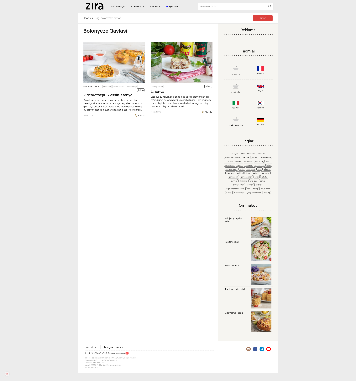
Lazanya (157, 91)
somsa (262, 181)
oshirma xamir (231, 169)
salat (257, 177)
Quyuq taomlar (118, 86)
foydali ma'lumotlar (232, 157)
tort (248, 189)
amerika (236, 74)
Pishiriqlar (107, 86)
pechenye (251, 169)
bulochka (261, 153)
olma (269, 165)
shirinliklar (243, 181)
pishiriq (267, 169)
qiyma (247, 173)
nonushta (248, 165)
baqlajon (234, 153)
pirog (259, 169)
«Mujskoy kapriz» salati (233, 220)
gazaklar (246, 157)
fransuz (260, 73)
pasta (242, 169)
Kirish (263, 18)
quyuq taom (233, 177)
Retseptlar (139, 6)
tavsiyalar (259, 185)
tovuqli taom (265, 189)
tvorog (228, 192)
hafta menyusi (265, 157)
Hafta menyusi (118, 6)
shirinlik (234, 181)
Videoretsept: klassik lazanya (107, 94)
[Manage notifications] (7, 374)
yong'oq (267, 192)
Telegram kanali (113, 347)
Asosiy (87, 18)
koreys (260, 107)
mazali (239, 165)
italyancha (248, 161)
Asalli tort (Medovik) (235, 289)
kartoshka (259, 161)
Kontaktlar (155, 6)
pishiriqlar (230, 173)
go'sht (254, 157)
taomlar (250, 185)
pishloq (240, 173)
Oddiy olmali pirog (234, 312)
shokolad (253, 181)
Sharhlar (141, 115)
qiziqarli (256, 173)
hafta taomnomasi (234, 161)
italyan (235, 107)
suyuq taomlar (238, 185)
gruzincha (236, 92)
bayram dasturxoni (248, 153)
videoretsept (239, 192)
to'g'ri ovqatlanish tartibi (235, 189)
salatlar (264, 177)
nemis (260, 124)
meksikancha (236, 125)
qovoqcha (266, 173)
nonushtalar (259, 165)
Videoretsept (132, 86)
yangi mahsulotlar (254, 192)
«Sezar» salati (232, 241)
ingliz (260, 90)
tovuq (255, 189)
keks (267, 161)
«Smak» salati (232, 265)
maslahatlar (229, 165)
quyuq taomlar (246, 177)
